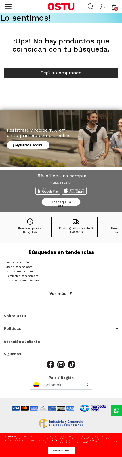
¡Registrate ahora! (28, 145)
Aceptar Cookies (61, 450)
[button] (103, 7)
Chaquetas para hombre (22, 280)
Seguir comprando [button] (61, 72)
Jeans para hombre (19, 266)
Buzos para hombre (19, 271)
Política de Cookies (91, 439)
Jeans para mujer (18, 262)
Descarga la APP (61, 203)
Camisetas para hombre (22, 275)
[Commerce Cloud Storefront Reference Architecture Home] (61, 6)
